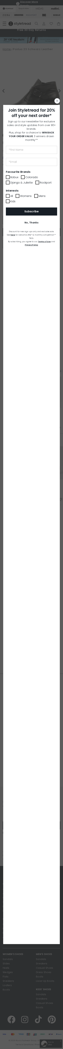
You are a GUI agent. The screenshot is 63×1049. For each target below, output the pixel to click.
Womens (26, 196)
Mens (42, 196)
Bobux (14, 177)
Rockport (46, 183)
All (11, 196)
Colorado (31, 177)
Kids (12, 201)
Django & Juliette (21, 183)
